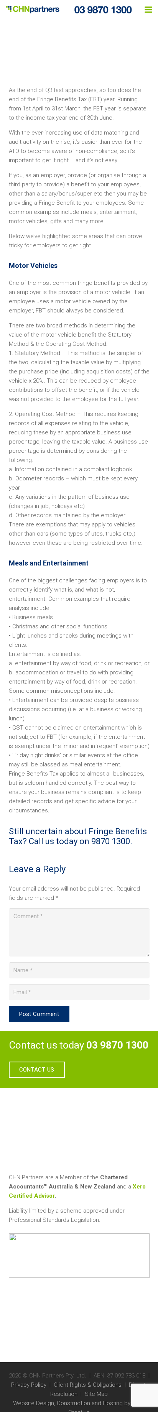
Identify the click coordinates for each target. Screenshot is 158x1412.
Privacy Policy (28, 1384)
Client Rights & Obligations (88, 1384)
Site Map (96, 1394)
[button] (148, 9)
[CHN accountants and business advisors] (32, 9)
